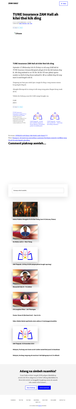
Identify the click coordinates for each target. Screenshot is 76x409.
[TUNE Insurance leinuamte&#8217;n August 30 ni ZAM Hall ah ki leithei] (21, 118)
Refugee (24, 23)
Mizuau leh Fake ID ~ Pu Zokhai (22, 287)
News (20, 23)
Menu (64, 3)
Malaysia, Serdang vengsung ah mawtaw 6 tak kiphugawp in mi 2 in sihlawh (36, 355)
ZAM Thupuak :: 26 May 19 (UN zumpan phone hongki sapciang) (32, 264)
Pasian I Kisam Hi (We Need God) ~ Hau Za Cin (27, 315)
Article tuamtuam (44, 387)
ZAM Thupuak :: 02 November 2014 (23, 343)
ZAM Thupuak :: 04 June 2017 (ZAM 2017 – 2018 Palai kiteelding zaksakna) (54, 123)
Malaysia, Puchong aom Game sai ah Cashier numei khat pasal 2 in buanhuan (36, 349)
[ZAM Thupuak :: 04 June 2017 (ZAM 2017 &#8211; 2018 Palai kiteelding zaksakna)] (55, 116)
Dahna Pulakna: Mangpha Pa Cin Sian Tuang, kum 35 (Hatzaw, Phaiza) (34, 219)
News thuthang (31, 387)
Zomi (31, 23)
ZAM (28, 23)
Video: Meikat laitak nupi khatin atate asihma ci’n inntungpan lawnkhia (35, 321)
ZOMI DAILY (13, 3)
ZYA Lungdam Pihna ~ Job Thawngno (24, 309)
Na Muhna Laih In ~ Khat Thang (22, 242)
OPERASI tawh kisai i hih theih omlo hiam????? (31, 135)
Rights (40, 405)
